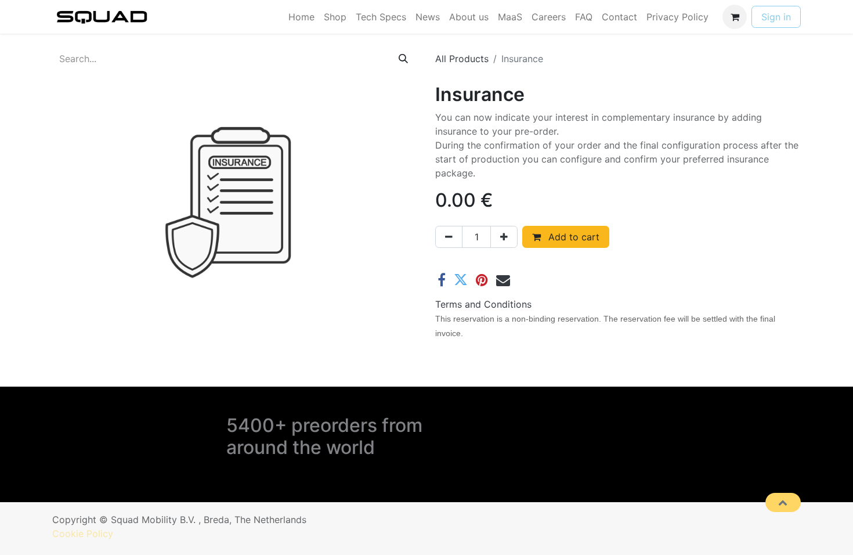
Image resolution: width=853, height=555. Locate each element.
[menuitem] (301, 16)
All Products (462, 58)
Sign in (776, 17)
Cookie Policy (82, 533)
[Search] (403, 59)
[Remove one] (448, 237)
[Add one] (504, 237)
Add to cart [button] (572, 237)
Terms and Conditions (483, 304)
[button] (783, 502)
